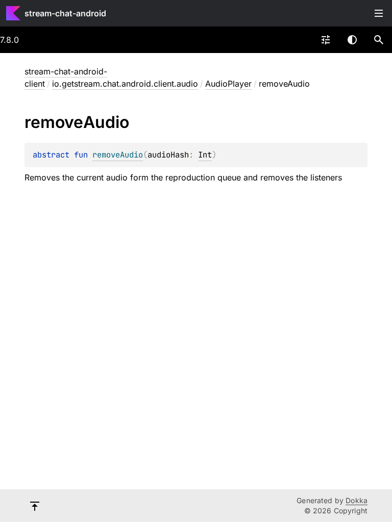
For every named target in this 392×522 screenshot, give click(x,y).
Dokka (357, 500)
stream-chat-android (65, 13)
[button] (378, 40)
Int (205, 154)
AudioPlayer (228, 84)
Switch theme (352, 40)
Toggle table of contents (378, 13)
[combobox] (325, 40)
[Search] (378, 40)
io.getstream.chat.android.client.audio (125, 84)
